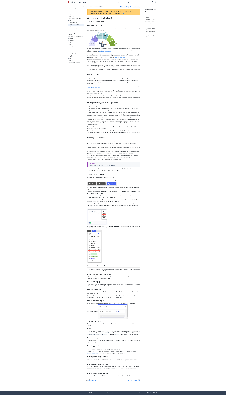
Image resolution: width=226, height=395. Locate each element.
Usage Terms (71, 16)
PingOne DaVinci (73, 6)
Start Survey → (124, 13)
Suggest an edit (124, 6)
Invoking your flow (148, 26)
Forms (70, 42)
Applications (71, 46)
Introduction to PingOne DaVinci (75, 18)
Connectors (71, 40)
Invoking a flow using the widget (150, 32)
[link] (72, 2)
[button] (156, 2)
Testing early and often (149, 21)
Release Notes (72, 10)
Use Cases (71, 38)
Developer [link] (128, 2)
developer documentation (92, 353)
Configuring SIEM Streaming (74, 62)
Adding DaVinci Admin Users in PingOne (75, 56)
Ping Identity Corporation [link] (80, 392)
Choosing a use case (149, 11)
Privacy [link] (102, 392)
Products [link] (111, 2)
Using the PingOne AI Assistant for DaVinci (76, 33)
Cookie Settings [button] (113, 392)
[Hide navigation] (83, 6)
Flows (70, 20)
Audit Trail (71, 60)
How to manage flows (74, 28)
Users (70, 58)
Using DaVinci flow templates (75, 26)
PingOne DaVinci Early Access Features (75, 13)
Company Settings (72, 53)
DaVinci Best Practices (73, 31)
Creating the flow (148, 13)
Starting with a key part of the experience (151, 17)
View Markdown (137, 6)
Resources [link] (144, 2)
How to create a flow (74, 22)
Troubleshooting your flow (150, 23)
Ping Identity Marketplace (119, 57)
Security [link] (106, 392)
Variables (71, 48)
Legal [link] (98, 392)
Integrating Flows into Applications (76, 36)
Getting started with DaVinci (75, 24)
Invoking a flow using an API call (151, 35)
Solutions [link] (136, 2)
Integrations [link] (120, 2)
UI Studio (71, 44)
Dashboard (71, 51)
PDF (130, 6)
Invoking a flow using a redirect (150, 29)
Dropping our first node (149, 19)
